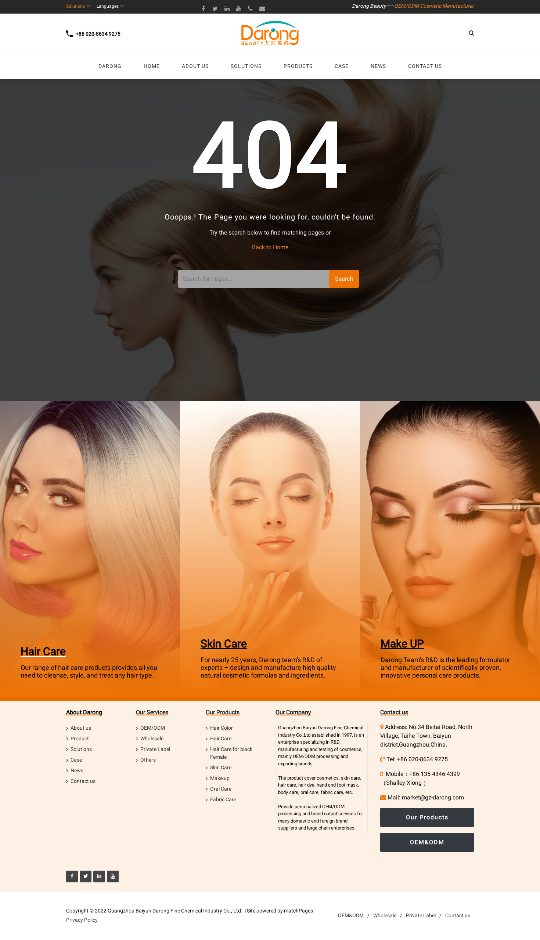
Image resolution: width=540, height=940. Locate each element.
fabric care (332, 792)
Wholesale (151, 738)
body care (288, 792)
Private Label (155, 749)
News (77, 770)
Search (344, 278)
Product (80, 738)
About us (81, 728)
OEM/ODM (152, 728)
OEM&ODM (427, 842)
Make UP (402, 643)
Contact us (83, 781)
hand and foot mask (337, 785)
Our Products (223, 712)
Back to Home (270, 247)
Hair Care (43, 651)
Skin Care (224, 643)
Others (148, 760)
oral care (309, 792)
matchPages (298, 911)
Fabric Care (223, 799)
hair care (287, 785)
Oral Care (220, 789)
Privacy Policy (82, 920)
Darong (325, 727)
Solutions (81, 749)
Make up (220, 778)
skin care (350, 778)
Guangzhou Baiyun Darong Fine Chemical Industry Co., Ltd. (175, 911)
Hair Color (221, 728)
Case (76, 760)
